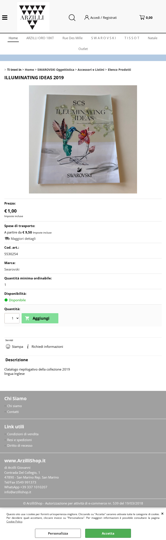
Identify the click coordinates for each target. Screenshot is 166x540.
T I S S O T (131, 38)
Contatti (13, 411)
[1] (12, 318)
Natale (152, 38)
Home (13, 38)
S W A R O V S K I (103, 38)
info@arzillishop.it (17, 492)
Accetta (108, 533)
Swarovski (11, 269)
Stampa (17, 346)
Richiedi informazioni (47, 346)
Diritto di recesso (19, 445)
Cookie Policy (14, 521)
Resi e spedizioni (19, 440)
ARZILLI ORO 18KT (40, 38)
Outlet (83, 49)
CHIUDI (162, 513)
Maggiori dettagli (23, 239)
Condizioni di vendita (22, 434)
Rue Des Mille (72, 38)
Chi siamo (14, 406)
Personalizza (58, 533)
